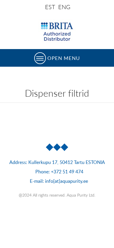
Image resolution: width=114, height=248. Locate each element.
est (50, 7)
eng (64, 7)
